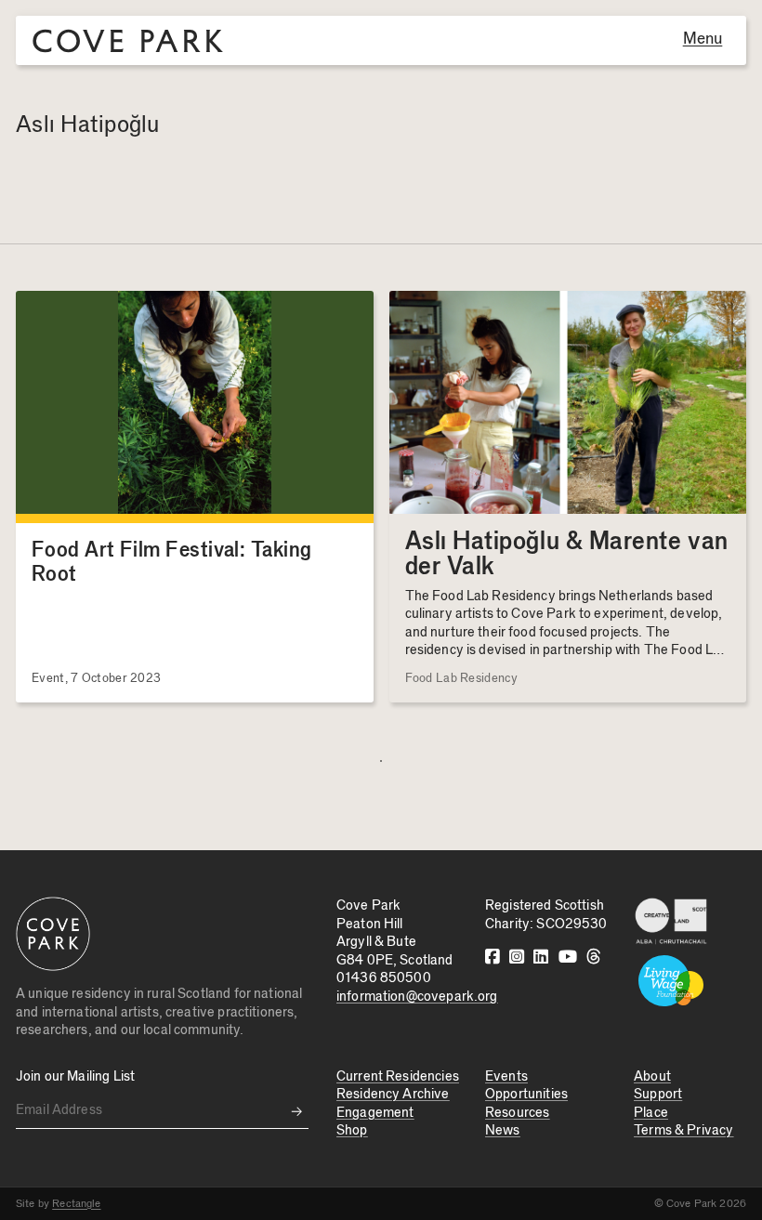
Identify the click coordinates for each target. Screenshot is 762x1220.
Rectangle (76, 1203)
